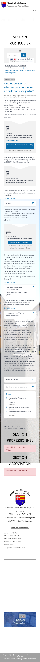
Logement (22, 65)
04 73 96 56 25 (25, 514)
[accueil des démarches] (20, 50)
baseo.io (22, 428)
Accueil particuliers (11, 65)
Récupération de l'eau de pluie (19, 407)
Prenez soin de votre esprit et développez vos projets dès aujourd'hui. (20, 659)
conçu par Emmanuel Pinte (22, 655)
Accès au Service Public (11, 23)
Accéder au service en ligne (19, 242)
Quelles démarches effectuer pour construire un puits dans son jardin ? (20, 70)
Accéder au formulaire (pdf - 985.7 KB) (20, 146)
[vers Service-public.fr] (21, 60)
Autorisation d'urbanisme (13, 68)
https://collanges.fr (24, 521)
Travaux (12, 402)
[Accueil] (1, 23)
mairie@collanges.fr (26, 517)
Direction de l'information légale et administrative (18, 427)
